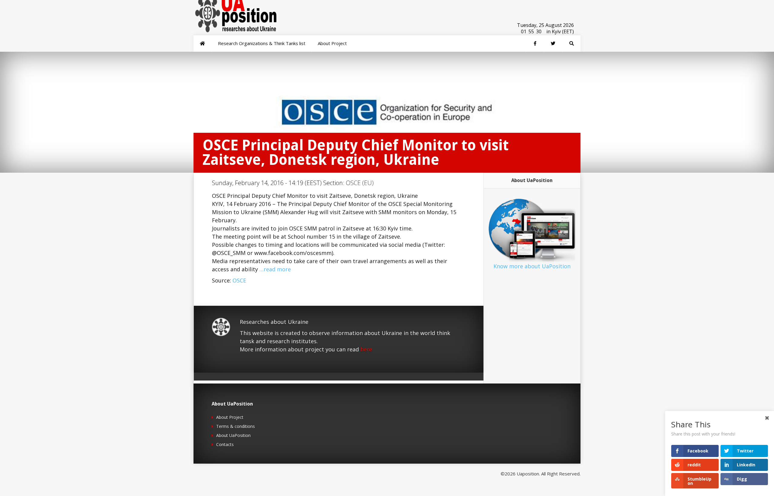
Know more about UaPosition (532, 266)
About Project (229, 417)
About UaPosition (233, 435)
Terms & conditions (235, 426)
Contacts (225, 444)
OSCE (239, 280)
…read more (275, 269)
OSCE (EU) (360, 183)
